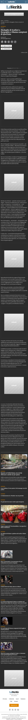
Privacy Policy (8, 718)
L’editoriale (11, 699)
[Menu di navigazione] (2, 2)
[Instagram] (15, 710)
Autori (17, 699)
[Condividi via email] (12, 41)
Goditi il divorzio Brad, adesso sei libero (11, 586)
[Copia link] (15, 41)
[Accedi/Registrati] (26, 2)
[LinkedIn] (18, 710)
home (2, 20)
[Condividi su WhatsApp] (8, 41)
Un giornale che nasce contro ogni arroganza (12, 501)
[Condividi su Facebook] (2, 41)
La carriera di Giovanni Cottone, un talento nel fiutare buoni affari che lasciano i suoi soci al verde (14, 602)
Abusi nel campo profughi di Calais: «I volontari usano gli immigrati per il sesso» (13, 654)
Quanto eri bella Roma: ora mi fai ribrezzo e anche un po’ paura (11, 473)
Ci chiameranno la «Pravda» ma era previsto (12, 495)
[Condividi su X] (5, 41)
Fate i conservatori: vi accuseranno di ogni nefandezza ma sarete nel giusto (11, 562)
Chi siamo (5, 699)
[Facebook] (10, 710)
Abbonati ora (14, 705)
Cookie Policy (13, 718)
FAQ (11, 701)
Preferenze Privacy (19, 718)
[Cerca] (5, 2)
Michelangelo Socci (6, 38)
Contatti (16, 701)
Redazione (23, 699)
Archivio (6, 20)
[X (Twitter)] (13, 710)
